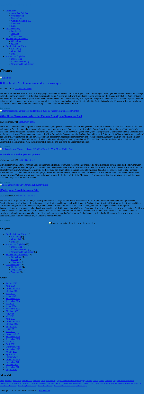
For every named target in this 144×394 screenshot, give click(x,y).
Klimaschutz (123, 381)
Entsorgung (81, 381)
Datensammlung (51, 381)
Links (13, 26)
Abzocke (25, 381)
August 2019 (11, 369)
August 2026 (11, 283)
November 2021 (13, 336)
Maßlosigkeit (51, 383)
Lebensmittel (26, 383)
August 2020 (11, 352)
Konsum (131, 381)
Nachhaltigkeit (77, 383)
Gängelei (116, 381)
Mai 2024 (10, 303)
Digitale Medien (62, 381)
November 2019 (13, 362)
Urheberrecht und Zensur (22, 64)
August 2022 (11, 326)
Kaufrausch (16, 31)
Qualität (14, 43)
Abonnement (17, 381)
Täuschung (16, 262)
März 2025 (10, 293)
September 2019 (13, 367)
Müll (13, 54)
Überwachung (81, 386)
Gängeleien (16, 41)
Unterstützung (17, 16)
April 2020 (10, 354)
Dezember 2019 (13, 359)
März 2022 (10, 331)
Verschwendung (13, 28)
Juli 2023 (10, 314)
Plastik (91, 383)
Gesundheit (16, 51)
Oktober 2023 (12, 311)
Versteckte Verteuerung (45, 386)
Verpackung (16, 36)
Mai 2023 (10, 316)
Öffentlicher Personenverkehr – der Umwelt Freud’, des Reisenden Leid (41, 116)
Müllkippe (68, 383)
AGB (30, 381)
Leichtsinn (34, 383)
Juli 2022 (10, 329)
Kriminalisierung (5, 383)
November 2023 (13, 308)
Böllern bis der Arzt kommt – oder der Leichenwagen (30, 83)
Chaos (43, 381)
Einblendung (72, 381)
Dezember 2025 (13, 288)
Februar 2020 (12, 357)
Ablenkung (8, 381)
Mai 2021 (10, 341)
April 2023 (10, 319)
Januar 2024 (11, 306)
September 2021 (13, 339)
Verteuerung (58, 386)
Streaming (113, 383)
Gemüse (101, 381)
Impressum (16, 23)
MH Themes (44, 390)
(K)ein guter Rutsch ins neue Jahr (19, 190)
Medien (58, 383)
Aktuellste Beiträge (19, 13)
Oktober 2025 (12, 291)
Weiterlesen (5, 108)
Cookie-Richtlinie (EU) (21, 21)
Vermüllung (13, 386)
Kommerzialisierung (20, 61)
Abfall (2, 381)
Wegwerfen (66, 386)
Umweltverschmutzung (125, 383)
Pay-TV (85, 383)
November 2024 (13, 298)
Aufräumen (36, 381)
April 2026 (10, 286)
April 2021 (10, 344)
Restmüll (107, 383)
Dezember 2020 (13, 347)
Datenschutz (16, 18)
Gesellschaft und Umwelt (17, 46)
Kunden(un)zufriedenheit (17, 38)
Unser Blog (11, 10)
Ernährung (16, 48)
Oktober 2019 (12, 364)
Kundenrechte (16, 383)
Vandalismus (4, 386)
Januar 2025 (11, 296)
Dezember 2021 (13, 334)
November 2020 (13, 349)
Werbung (15, 33)
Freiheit (95, 381)
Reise (101, 383)
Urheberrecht (138, 383)
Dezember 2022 (13, 321)
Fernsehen (89, 381)
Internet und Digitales (15, 56)
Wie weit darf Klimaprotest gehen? (20, 154)
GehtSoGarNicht (22, 88)
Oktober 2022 (12, 324)
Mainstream (42, 383)
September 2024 (13, 301)
